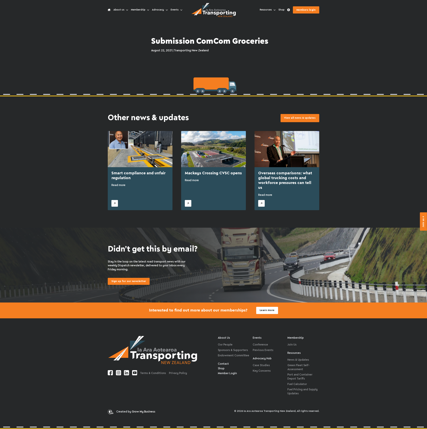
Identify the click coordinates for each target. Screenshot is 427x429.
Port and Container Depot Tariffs (299, 377)
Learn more (267, 310)
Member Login (227, 373)
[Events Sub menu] (181, 10)
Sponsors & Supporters (233, 350)
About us (118, 10)
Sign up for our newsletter (128, 281)
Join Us (292, 345)
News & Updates (298, 360)
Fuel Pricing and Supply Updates (302, 391)
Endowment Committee (233, 355)
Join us (423, 222)
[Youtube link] (134, 373)
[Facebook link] (110, 373)
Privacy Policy (178, 373)
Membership (138, 10)
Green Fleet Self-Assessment (298, 367)
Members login (306, 10)
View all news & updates (300, 118)
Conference (260, 345)
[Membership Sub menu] (148, 10)
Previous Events (263, 350)
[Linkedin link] (126, 373)
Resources (266, 10)
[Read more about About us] (109, 10)
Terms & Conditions (153, 373)
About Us (224, 338)
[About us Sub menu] (127, 10)
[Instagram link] (118, 373)
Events (174, 10)
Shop (281, 10)
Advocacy (158, 10)
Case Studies (261, 365)
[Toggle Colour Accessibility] (288, 10)
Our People (225, 345)
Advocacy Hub (262, 358)
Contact (223, 364)
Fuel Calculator (297, 384)
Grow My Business (143, 411)
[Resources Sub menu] (274, 10)
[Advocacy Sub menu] (167, 10)
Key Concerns (262, 371)
